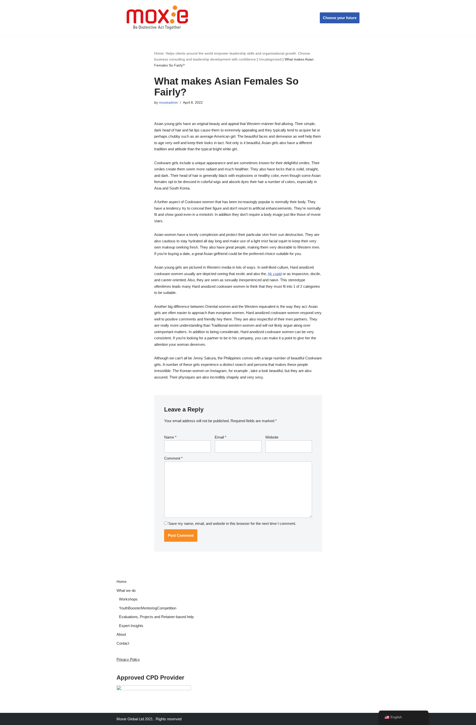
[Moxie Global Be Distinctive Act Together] (158, 17)
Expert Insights (131, 626)
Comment (173, 458)
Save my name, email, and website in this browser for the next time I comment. (232, 523)
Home (121, 581)
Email (220, 437)
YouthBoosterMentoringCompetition (147, 608)
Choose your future (340, 18)
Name (170, 437)
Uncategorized (270, 59)
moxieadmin (168, 102)
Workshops (128, 599)
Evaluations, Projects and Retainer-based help (156, 617)
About (121, 634)
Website (271, 437)
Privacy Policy (128, 659)
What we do (126, 590)
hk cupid (275, 274)
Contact (123, 643)
